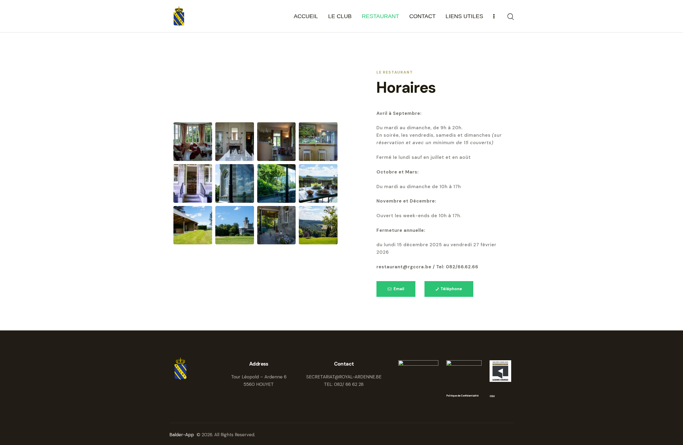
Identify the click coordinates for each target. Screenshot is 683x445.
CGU (492, 396)
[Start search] (510, 17)
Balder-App (182, 435)
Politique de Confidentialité (462, 396)
